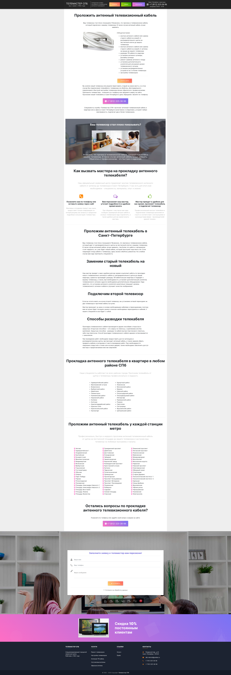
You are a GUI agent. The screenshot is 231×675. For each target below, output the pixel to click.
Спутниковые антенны (98, 662)
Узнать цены (124, 80)
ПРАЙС (126, 4)
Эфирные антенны (97, 665)
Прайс (119, 655)
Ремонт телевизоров (97, 652)
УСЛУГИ (114, 4)
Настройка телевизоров (99, 655)
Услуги (119, 652)
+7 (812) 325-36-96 (157, 4)
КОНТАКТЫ (138, 4)
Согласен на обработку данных (116, 590)
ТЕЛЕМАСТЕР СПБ (77, 4)
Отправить (116, 583)
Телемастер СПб (123, 672)
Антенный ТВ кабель (97, 659)
